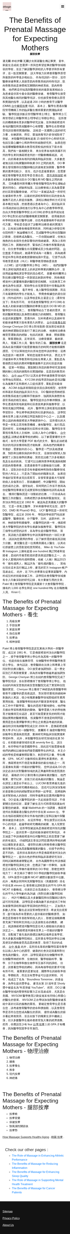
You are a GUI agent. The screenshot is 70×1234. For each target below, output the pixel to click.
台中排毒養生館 (56, 322)
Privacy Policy (11, 1218)
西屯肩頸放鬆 (55, 175)
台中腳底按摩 (19, 106)
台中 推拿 (14, 946)
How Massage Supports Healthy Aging (26, 1137)
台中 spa (16, 375)
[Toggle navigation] (62, 6)
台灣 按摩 (39, 1024)
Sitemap (8, 1211)
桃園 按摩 (57, 1137)
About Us (8, 1225)
